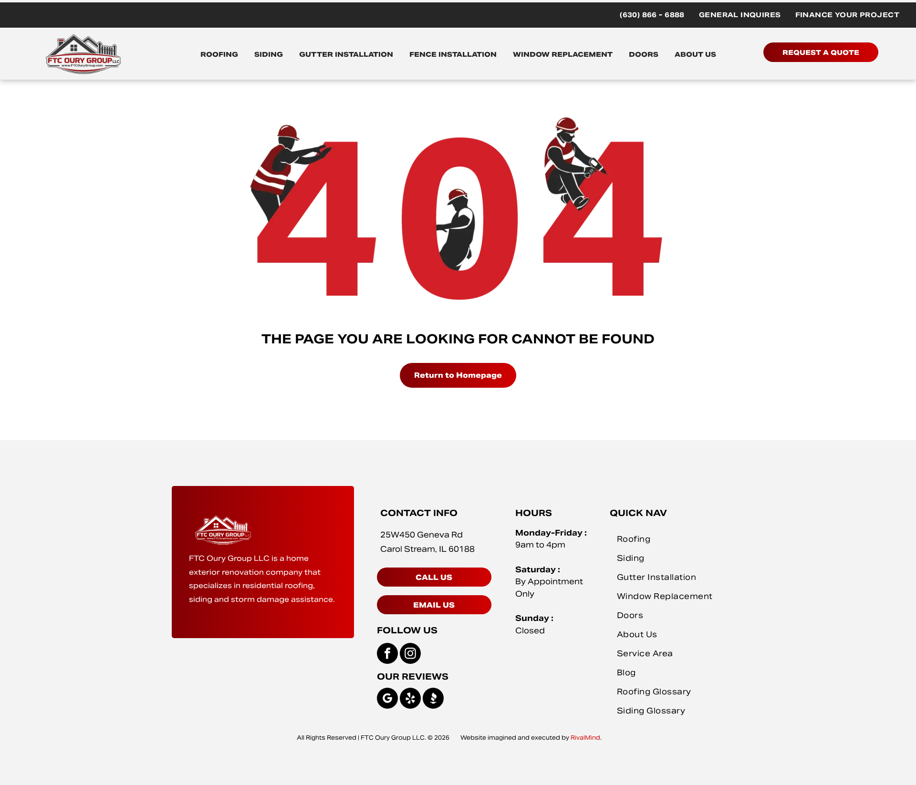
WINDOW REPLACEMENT (563, 54)
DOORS (643, 54)
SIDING (268, 54)
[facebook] (387, 654)
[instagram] (410, 654)
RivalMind (585, 737)
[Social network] (433, 699)
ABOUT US (695, 54)
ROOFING (219, 54)
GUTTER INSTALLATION (346, 54)
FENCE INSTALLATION (453, 54)
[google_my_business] (387, 699)
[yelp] (410, 699)
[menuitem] (652, 15)
